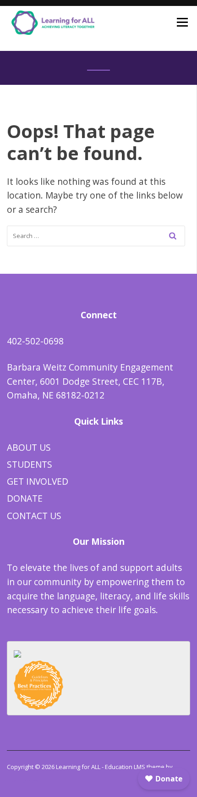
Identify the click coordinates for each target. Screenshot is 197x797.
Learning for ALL (78, 767)
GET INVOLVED (37, 481)
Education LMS (125, 767)
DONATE (25, 498)
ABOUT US (29, 447)
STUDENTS (29, 464)
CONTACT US (34, 515)
